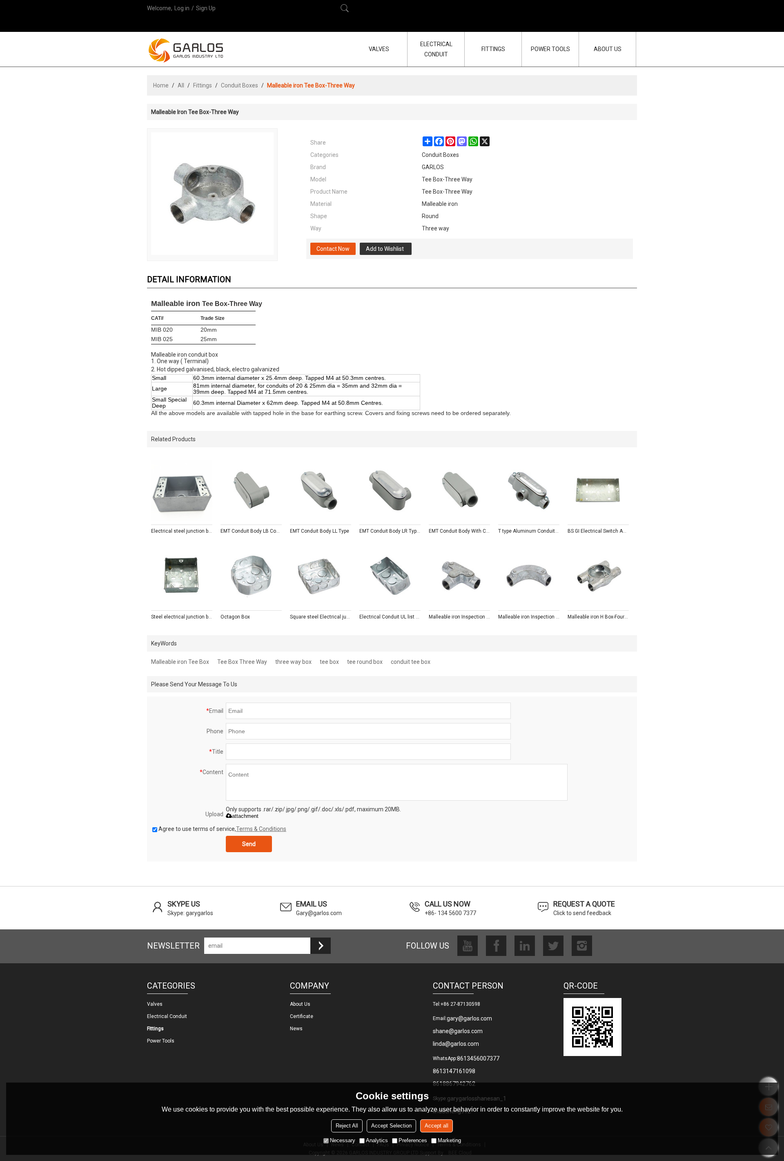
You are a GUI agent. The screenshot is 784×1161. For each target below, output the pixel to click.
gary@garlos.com (469, 1018)
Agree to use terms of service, (222, 829)
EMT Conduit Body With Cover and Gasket (459, 531)
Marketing (449, 1140)
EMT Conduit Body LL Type (319, 531)
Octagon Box (235, 617)
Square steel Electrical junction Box (320, 617)
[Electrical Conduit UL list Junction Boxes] (390, 576)
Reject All (347, 1126)
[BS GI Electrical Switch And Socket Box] (598, 490)
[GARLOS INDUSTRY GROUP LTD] (186, 50)
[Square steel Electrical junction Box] (320, 576)
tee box (329, 662)
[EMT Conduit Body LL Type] (320, 490)
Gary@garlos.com (319, 913)
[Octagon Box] (251, 576)
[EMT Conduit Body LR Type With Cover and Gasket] (390, 490)
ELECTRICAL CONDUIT (436, 49)
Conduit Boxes (239, 85)
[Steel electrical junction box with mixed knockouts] (181, 576)
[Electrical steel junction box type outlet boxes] (181, 490)
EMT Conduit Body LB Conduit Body (251, 531)
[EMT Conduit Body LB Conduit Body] (251, 490)
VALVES (379, 49)
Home (161, 85)
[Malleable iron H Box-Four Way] (598, 576)
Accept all (436, 1126)
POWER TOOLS (550, 49)
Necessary (342, 1140)
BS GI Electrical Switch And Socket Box (598, 531)
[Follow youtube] (467, 945)
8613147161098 (454, 1071)
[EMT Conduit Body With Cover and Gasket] (459, 490)
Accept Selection (391, 1126)
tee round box (365, 662)
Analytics (377, 1140)
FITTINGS (493, 49)
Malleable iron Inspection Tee (459, 617)
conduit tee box (410, 662)
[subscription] (320, 946)
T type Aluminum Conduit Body (528, 531)
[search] (345, 8)
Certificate (301, 1016)
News (296, 1029)
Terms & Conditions (261, 829)
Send (249, 844)
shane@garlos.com (458, 1031)
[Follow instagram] (582, 945)
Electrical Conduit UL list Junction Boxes (390, 617)
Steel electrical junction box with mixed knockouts (181, 617)
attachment (245, 816)
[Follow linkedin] (524, 945)
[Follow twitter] (553, 945)
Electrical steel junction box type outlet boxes (181, 531)
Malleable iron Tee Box (180, 662)
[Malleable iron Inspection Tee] (459, 576)
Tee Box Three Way (242, 662)
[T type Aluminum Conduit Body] (528, 490)
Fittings (202, 85)
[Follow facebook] (496, 945)
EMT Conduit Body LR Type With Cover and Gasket (390, 531)
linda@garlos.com (456, 1043)
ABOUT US (607, 49)
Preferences (413, 1140)
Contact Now (333, 249)
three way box (293, 662)
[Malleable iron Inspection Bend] (528, 576)
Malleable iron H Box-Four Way (598, 617)
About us (300, 1004)
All (181, 85)
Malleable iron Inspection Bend (528, 617)
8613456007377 (478, 1058)
